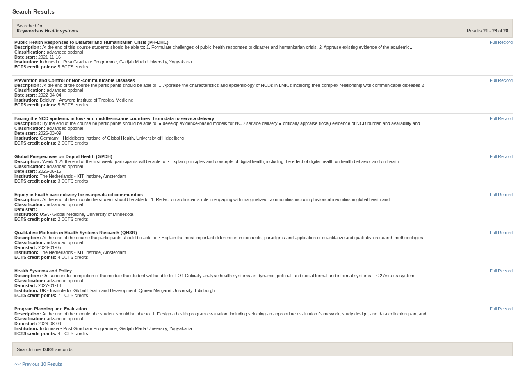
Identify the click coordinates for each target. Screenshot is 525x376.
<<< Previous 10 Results (38, 364)
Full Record (501, 42)
